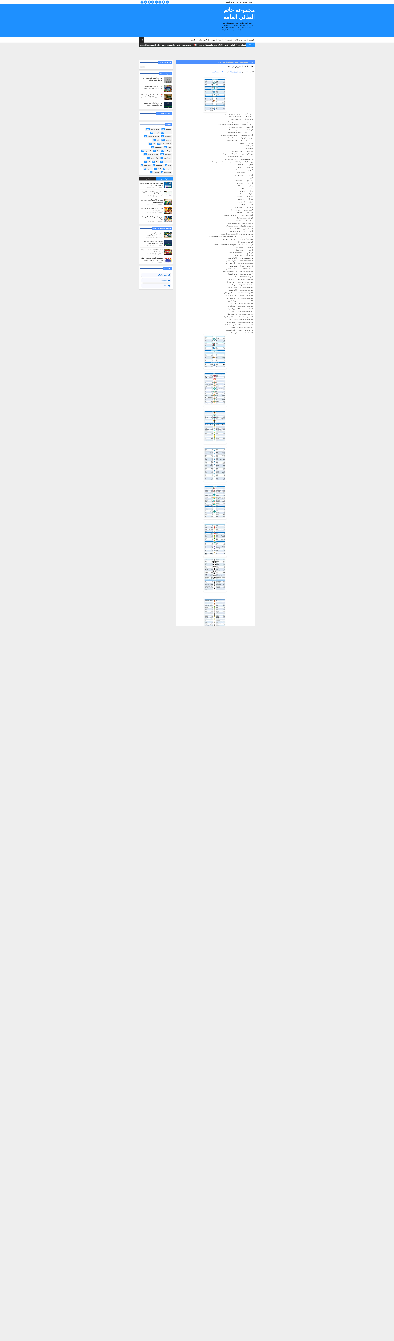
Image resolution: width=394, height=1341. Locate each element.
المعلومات (164, 280)
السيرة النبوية (158, 147)
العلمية (193, 40)
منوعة (213, 40)
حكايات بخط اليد (167, 161)
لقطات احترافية (167, 172)
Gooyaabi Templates (248, 1334)
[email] (156, 2)
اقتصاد (159, 168)
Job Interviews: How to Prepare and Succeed (225, 1202)
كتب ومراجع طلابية (240, 40)
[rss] (152, 2)
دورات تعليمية (147, 165)
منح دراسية (168, 168)
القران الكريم (168, 150)
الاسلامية (229, 40)
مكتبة (165, 285)
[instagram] (149, 2)
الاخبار (221, 40)
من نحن (238, 2)
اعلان (154, 143)
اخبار (158, 150)
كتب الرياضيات (168, 154)
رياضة (149, 161)
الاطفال (169, 147)
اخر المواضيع (164, 179)
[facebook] (145, 2)
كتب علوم (156, 132)
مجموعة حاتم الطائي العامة (239, 13)
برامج (158, 140)
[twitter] (142, 2)
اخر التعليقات (148, 179)
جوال (157, 161)
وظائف (169, 165)
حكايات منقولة (159, 165)
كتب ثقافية (168, 129)
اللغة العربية (148, 150)
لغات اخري (156, 172)
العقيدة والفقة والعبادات (153, 136)
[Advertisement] (176, 21)
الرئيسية (251, 2)
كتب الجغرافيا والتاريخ (166, 143)
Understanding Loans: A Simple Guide (206, 1202)
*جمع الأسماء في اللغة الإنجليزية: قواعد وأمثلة (187, 1202)
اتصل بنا (245, 2)
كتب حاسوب (168, 136)
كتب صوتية (149, 168)
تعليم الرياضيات (162, 275)
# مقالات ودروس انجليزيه (240, 1167)
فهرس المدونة (230, 2)
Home (251, 62)
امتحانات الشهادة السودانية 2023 (196, 1311)
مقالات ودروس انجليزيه (241, 62)
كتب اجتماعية (168, 132)
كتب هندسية (168, 140)
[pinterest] (163, 2)
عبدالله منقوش (241, 1337)
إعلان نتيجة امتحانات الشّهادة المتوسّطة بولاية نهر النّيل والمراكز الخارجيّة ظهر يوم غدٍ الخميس (193, 1280)
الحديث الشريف (167, 158)
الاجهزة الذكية (203, 40)
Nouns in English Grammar (246, 1202)
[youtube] (159, 2)
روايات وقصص (154, 158)
